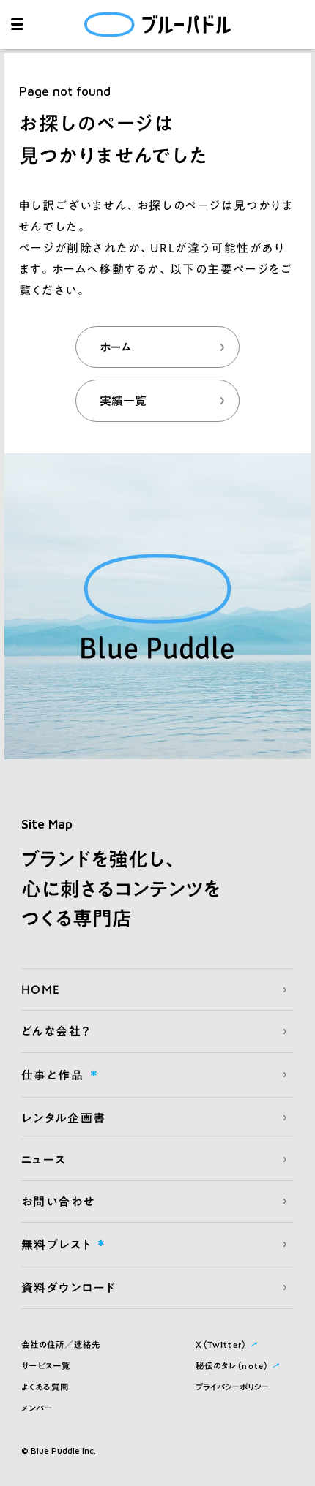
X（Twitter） (228, 1345)
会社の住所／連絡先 (60, 1344)
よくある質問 (45, 1387)
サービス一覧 (46, 1366)
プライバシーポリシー (232, 1387)
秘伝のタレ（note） (239, 1366)
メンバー (37, 1408)
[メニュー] (17, 24)
